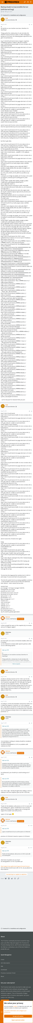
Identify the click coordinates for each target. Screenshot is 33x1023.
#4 (31, 638)
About (2, 976)
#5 (31, 676)
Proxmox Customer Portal (8, 973)
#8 (31, 757)
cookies (15, 1006)
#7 (31, 723)
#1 (31, 24)
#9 (31, 804)
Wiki (2, 966)
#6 (31, 701)
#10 (31, 825)
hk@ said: (4, 650)
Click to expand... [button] (16, 664)
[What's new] (30, 2)
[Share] (29, 24)
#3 (31, 623)
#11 (31, 847)
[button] (2, 2)
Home (2, 959)
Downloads (4, 969)
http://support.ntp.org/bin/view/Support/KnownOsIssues (15, 866)
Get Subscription (5, 963)
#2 (31, 411)
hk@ (3, 11)
